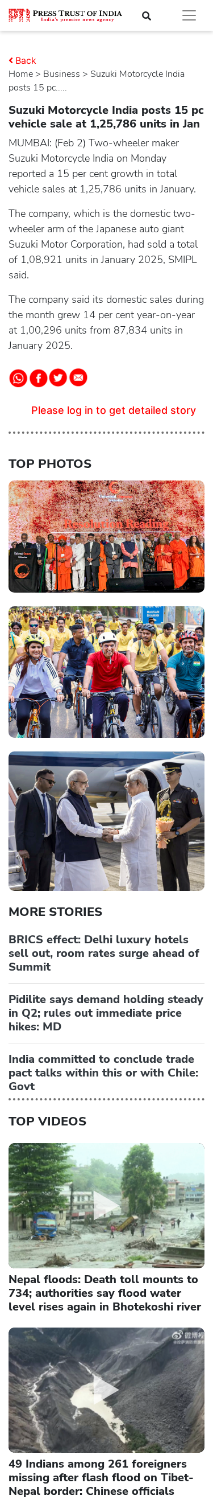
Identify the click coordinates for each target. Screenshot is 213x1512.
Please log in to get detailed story (113, 410)
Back (25, 60)
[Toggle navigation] (189, 15)
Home (21, 74)
